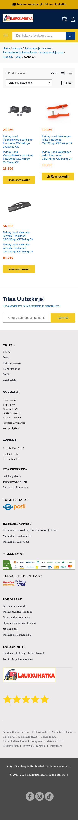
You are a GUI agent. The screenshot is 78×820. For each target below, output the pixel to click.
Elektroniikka (40, 731)
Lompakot (36, 741)
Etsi (70, 36)
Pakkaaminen (11, 745)
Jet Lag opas (10, 628)
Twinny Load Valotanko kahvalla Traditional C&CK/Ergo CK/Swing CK (18, 236)
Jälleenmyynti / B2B (15, 481)
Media (6, 374)
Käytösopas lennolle (15, 605)
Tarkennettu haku (60, 766)
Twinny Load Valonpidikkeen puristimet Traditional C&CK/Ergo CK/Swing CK (18, 141)
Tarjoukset (55, 745)
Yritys (6, 351)
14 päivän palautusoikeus (18, 659)
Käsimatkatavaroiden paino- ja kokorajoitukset (30, 530)
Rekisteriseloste (12, 363)
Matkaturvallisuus (62, 731)
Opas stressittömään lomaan (19, 623)
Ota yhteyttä (22, 766)
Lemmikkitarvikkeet (15, 741)
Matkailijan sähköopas (16, 541)
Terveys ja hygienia (34, 745)
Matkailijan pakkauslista (17, 535)
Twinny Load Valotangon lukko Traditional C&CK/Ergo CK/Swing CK (57, 140)
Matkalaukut (53, 741)
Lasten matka (48, 736)
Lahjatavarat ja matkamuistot (20, 736)
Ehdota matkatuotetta (15, 487)
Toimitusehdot (11, 368)
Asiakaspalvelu (12, 476)
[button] (19, 121)
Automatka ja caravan (16, 731)
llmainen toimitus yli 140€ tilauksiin (24, 653)
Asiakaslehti (10, 380)
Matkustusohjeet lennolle (17, 611)
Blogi (6, 357)
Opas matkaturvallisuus (16, 617)
